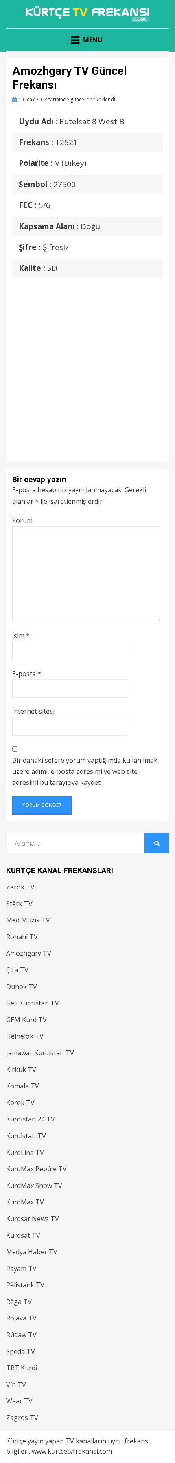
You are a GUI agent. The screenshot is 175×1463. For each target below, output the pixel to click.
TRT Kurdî (21, 1367)
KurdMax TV (25, 1201)
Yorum (22, 520)
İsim (21, 635)
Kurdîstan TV (26, 1135)
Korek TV (20, 1102)
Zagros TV (22, 1417)
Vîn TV (16, 1384)
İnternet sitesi (33, 711)
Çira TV (17, 969)
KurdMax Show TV (34, 1185)
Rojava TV (21, 1317)
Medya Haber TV (31, 1251)
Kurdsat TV (23, 1235)
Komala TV (22, 1085)
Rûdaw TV (21, 1334)
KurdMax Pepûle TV (36, 1168)
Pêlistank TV (25, 1284)
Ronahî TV (22, 936)
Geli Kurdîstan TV (32, 1002)
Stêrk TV (19, 903)
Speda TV (20, 1351)
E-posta (26, 673)
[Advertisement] (87, 362)
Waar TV (19, 1400)
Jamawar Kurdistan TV (40, 1052)
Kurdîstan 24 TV (30, 1119)
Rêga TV (19, 1301)
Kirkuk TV (21, 1069)
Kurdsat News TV (32, 1218)
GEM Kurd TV (26, 1019)
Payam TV (21, 1268)
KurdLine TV (25, 1152)
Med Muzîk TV (28, 920)
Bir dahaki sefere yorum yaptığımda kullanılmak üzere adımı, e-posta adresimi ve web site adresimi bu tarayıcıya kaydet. (85, 771)
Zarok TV (20, 886)
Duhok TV (21, 986)
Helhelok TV (25, 1036)
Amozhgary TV (28, 953)
